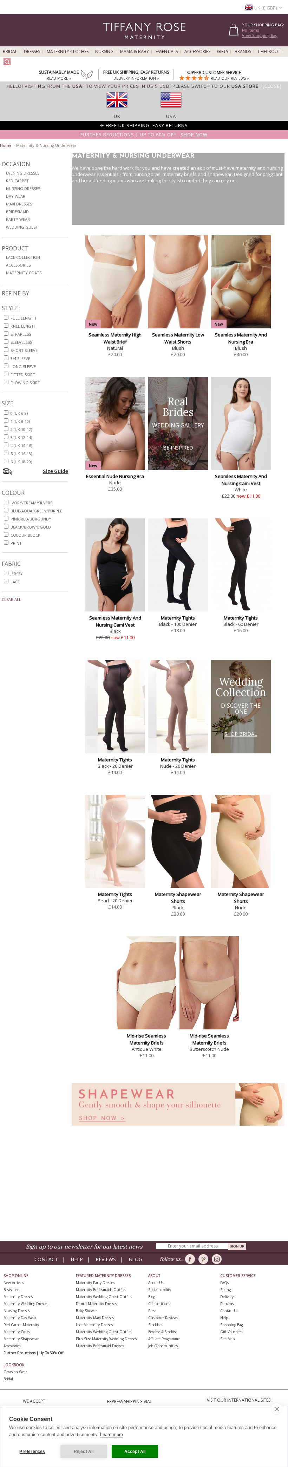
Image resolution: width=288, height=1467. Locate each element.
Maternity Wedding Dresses (26, 1303)
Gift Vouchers (231, 1331)
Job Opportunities (163, 1345)
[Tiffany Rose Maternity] (112, 43)
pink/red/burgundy (31, 519)
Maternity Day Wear (20, 1317)
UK (117, 116)
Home (6, 145)
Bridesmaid (17, 211)
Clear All (11, 599)
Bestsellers (12, 1289)
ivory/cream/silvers (31, 502)
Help (77, 1259)
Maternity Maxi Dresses (95, 1317)
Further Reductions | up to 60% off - (144, 134)
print (16, 543)
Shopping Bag (231, 1324)
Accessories (197, 52)
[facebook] (191, 1259)
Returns (227, 1303)
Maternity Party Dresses (95, 1282)
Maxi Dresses (19, 204)
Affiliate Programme (164, 1338)
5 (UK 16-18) (21, 453)
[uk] (117, 110)
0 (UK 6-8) (19, 413)
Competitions (159, 1303)
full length (23, 318)
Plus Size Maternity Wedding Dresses (106, 1338)
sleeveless (21, 342)
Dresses (32, 52)
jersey (17, 573)
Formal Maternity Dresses (96, 1303)
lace (15, 581)
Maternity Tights (178, 618)
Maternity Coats (23, 272)
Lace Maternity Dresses (94, 1324)
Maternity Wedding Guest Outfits (103, 1296)
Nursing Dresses (23, 188)
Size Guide (55, 470)
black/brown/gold (31, 527)
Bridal (10, 52)
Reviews (106, 1259)
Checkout (269, 52)
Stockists (155, 1324)
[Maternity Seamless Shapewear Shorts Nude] (178, 1127)
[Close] (272, 86)
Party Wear (18, 219)
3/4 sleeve (20, 358)
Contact (46, 1259)
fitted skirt (23, 374)
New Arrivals (14, 1282)
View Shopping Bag (259, 35)
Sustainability (159, 1289)
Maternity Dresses (18, 1296)
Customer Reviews (163, 1317)
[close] (276, 1409)
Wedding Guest (22, 227)
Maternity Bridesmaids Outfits (100, 1289)
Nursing (104, 52)
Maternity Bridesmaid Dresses (100, 1345)
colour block (25, 535)
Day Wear (15, 196)
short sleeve (24, 350)
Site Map (227, 1338)
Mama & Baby (134, 52)
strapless (21, 334)
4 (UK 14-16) (21, 445)
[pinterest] (204, 1259)
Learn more (111, 1434)
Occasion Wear (15, 1371)
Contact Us (229, 1310)
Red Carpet (17, 180)
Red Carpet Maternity (21, 1324)
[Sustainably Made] (87, 75)
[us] (171, 110)
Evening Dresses (22, 173)
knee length (24, 326)
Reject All (84, 1451)
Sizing (225, 1289)
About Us (155, 1282)
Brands (243, 52)
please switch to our (215, 86)
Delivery (227, 1296)
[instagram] (217, 1259)
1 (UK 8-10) (20, 421)
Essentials (167, 52)
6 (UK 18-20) (21, 461)
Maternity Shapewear (21, 1338)
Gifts (222, 52)
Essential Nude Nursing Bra (115, 476)
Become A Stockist (162, 1331)
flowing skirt (25, 382)
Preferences (32, 1451)
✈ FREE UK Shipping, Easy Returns (144, 125)
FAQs (224, 1282)
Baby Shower (86, 1310)
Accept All (135, 1451)
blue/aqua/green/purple (36, 510)
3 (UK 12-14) (21, 437)
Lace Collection (23, 257)
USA (171, 116)
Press (152, 1310)
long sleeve (23, 366)
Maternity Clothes (68, 52)
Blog (135, 1259)
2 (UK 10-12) (21, 429)
